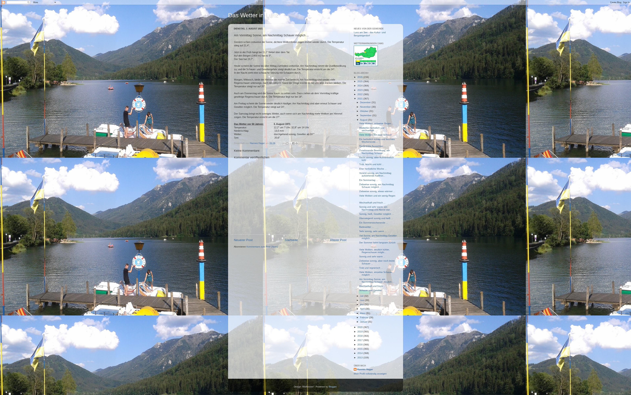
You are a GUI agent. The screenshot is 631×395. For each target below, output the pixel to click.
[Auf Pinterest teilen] (296, 143)
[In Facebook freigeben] (293, 143)
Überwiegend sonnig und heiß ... (376, 218)
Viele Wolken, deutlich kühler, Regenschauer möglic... (374, 251)
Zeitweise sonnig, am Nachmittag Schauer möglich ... (376, 185)
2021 (360, 98)
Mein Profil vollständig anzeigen (370, 373)
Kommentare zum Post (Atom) (262, 246)
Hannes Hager (365, 369)
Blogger (333, 386)
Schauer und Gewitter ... (372, 290)
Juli (362, 296)
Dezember (366, 102)
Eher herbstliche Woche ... (373, 169)
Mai (362, 304)
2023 (360, 90)
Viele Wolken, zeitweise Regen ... (376, 123)
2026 (360, 77)
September (366, 115)
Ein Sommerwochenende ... (373, 222)
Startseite (291, 240)
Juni (362, 300)
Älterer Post (338, 240)
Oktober (364, 111)
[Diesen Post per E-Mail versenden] (284, 143)
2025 (360, 81)
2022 (360, 94)
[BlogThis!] (287, 143)
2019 (360, 331)
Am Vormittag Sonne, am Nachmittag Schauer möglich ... (376, 280)
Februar (364, 317)
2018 (360, 336)
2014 (360, 353)
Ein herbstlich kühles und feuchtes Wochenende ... (377, 140)
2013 (360, 357)
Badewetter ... (366, 227)
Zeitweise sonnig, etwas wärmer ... (377, 191)
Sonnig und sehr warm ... (372, 256)
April (362, 309)
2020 (360, 327)
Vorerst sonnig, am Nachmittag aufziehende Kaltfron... (375, 174)
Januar (364, 322)
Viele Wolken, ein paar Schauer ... (377, 135)
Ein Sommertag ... (368, 180)
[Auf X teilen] (290, 143)
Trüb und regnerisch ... (371, 268)
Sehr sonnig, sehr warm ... (373, 231)
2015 (360, 349)
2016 (360, 344)
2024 (360, 85)
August (364, 120)
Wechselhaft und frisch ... (372, 202)
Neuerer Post (243, 240)
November (366, 107)
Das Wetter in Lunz (253, 15)
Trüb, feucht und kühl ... (371, 164)
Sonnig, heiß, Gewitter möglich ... (376, 214)
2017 (360, 340)
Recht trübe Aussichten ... (372, 146)
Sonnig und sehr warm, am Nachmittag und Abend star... (375, 208)
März (363, 313)
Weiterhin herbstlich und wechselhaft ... (371, 129)
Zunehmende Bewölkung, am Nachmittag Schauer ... (374, 151)
